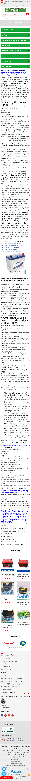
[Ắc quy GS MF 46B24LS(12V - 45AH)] (8, 616)
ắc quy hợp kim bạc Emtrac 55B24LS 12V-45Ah (8, 575)
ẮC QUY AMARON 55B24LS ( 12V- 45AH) (23, 623)
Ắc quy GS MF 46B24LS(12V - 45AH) (8, 626)
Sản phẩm (5, 17)
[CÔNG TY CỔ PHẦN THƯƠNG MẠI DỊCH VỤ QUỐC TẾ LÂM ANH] (15, 10)
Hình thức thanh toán (6, 669)
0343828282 (19, 741)
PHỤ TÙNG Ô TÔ (6, 66)
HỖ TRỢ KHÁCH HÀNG (7, 655)
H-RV (17, 24)
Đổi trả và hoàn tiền (6, 664)
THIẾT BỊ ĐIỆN (5, 56)
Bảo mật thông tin (5, 658)
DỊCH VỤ (3, 672)
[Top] (29, 775)
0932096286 (10, 741)
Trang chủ (8, 22)
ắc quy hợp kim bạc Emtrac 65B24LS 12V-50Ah (23, 575)
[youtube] (5, 715)
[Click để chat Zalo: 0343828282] (4, 769)
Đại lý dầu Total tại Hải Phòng (8, 689)
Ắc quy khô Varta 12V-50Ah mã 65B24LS (11, 245)
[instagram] (12, 715)
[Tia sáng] (8, 643)
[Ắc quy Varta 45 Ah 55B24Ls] (8, 588)
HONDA (27, 22)
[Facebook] (2, 715)
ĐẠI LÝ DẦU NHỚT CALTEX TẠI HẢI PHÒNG (12, 678)
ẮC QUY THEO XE (6, 61)
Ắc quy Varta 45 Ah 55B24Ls (7, 599)
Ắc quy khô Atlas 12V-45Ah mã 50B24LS (11, 251)
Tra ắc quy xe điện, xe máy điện (11, 50)
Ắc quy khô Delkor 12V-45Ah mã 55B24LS (11, 247)
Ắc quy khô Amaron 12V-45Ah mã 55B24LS (12, 243)
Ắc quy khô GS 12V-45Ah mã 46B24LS (10, 249)
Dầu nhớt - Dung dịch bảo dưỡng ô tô (14, 40)
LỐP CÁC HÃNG (6, 45)
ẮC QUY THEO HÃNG (7, 30)
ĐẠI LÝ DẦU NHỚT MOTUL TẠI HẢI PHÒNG (12, 676)
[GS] (22, 643)
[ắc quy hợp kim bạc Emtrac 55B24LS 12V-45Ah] (8, 563)
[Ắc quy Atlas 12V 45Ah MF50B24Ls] (23, 590)
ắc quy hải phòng (22, 776)
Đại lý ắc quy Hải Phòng (15, 778)
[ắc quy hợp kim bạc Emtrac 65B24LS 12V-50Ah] (23, 563)
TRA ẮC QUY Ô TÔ (18, 22)
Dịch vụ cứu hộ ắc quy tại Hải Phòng (10, 684)
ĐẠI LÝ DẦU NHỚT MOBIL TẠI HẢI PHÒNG (11, 681)
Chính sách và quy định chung (9, 661)
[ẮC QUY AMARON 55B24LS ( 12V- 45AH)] (23, 614)
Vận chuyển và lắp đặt (7, 666)
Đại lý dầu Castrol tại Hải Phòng (9, 686)
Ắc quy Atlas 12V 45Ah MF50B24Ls (23, 603)
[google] (9, 715)
